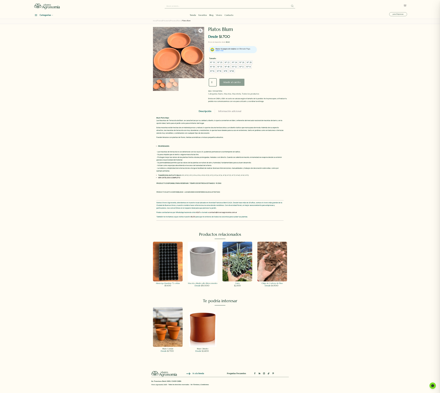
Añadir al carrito (232, 82)
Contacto (228, 15)
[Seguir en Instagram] (264, 373)
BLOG (193, 217)
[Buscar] (292, 6)
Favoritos (202, 15)
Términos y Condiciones (201, 384)
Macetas (173, 21)
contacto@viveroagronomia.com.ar (223, 212)
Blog (211, 15)
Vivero (219, 15)
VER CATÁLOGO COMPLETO (169, 178)
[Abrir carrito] (405, 5)
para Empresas (398, 14)
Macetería (166, 21)
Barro (179, 21)
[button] (200, 31)
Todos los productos (250, 94)
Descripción (205, 111)
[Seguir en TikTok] (268, 373)
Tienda (193, 15)
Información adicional (229, 111)
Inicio (154, 21)
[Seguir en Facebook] (255, 373)
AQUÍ (198, 212)
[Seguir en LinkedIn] (259, 373)
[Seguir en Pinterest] (273, 373)
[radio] (212, 62)
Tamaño (212, 58)
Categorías (45, 15)
